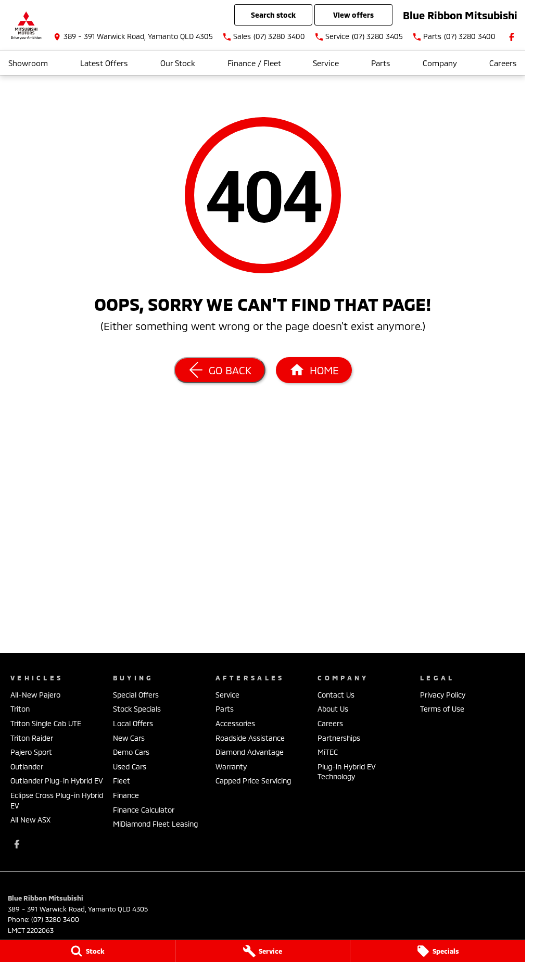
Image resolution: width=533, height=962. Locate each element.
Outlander (26, 766)
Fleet (121, 780)
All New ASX (30, 819)
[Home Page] (26, 25)
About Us (333, 708)
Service (326, 63)
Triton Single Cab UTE (45, 723)
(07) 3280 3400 (55, 919)
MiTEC (328, 752)
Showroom (28, 63)
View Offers (353, 14)
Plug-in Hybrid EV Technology (347, 771)
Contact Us (336, 694)
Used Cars (129, 766)
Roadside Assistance (250, 737)
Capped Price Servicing (253, 780)
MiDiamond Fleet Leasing (155, 823)
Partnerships (339, 737)
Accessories (235, 723)
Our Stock (177, 63)
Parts (380, 63)
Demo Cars (131, 752)
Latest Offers (104, 63)
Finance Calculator (143, 809)
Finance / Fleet (254, 63)
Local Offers (133, 723)
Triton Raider (31, 737)
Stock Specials (137, 708)
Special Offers (136, 694)
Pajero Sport (31, 752)
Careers (503, 63)
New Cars (129, 737)
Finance (126, 795)
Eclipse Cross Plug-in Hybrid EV (56, 800)
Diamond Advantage (249, 752)
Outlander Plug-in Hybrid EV (56, 780)
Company (440, 63)
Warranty (231, 766)
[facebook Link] (511, 37)
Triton (20, 708)
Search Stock (273, 14)
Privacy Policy (442, 694)
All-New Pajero (35, 694)
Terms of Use (442, 708)
